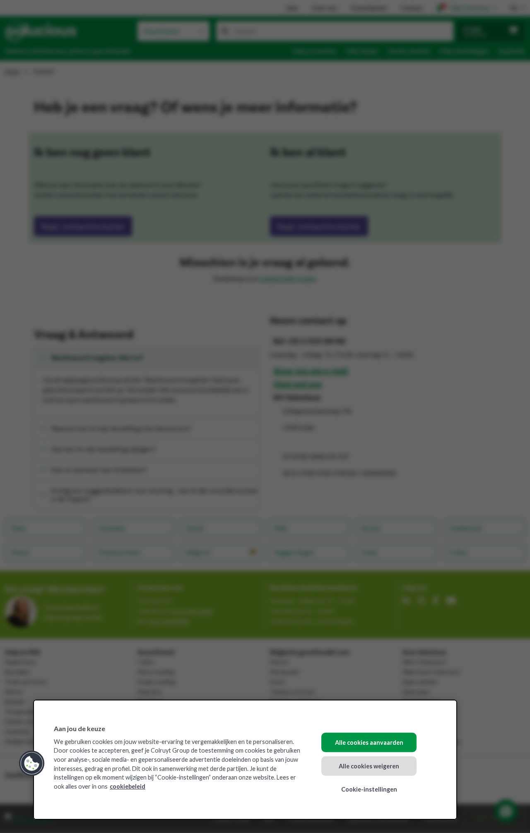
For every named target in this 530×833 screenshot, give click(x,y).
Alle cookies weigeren (369, 765)
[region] (245, 760)
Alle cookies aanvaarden (369, 742)
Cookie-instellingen (369, 789)
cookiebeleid (127, 786)
